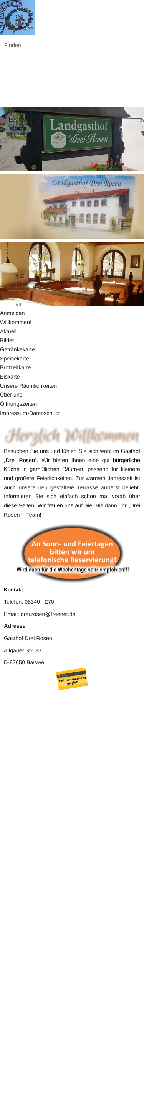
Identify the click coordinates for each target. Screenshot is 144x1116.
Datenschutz (44, 413)
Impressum (13, 413)
